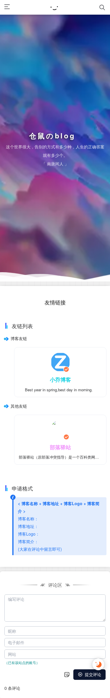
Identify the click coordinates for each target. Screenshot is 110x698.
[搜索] (102, 7)
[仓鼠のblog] (54, 7)
